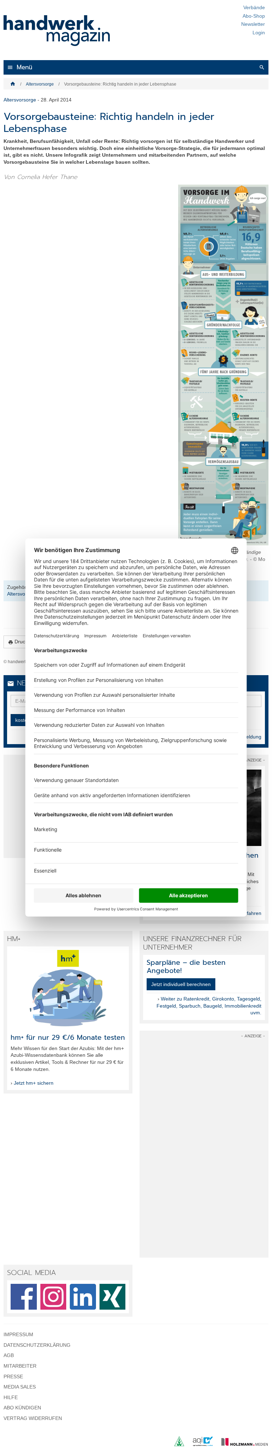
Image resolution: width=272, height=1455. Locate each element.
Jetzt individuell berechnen (181, 984)
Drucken (20, 642)
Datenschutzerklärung (37, 1345)
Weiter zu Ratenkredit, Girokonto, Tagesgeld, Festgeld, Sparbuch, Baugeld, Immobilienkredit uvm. (209, 1005)
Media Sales (20, 1387)
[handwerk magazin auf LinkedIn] (83, 1297)
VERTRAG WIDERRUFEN (33, 1418)
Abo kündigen (22, 1407)
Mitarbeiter (20, 1366)
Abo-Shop (254, 16)
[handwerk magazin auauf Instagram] (53, 1297)
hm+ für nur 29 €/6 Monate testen (68, 1037)
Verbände (254, 7)
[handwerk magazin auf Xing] (113, 1297)
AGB (9, 1355)
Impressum (18, 1334)
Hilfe (11, 1397)
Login (259, 32)
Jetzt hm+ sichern (33, 1083)
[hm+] (68, 988)
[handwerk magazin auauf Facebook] (24, 1297)
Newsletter (253, 24)
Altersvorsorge (40, 84)
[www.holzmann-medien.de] (241, 1444)
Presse (13, 1376)
